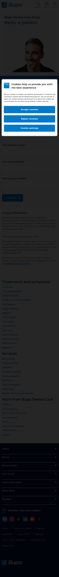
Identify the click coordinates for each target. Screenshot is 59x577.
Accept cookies (29, 110)
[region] (30, 107)
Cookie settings (29, 128)
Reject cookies (29, 119)
